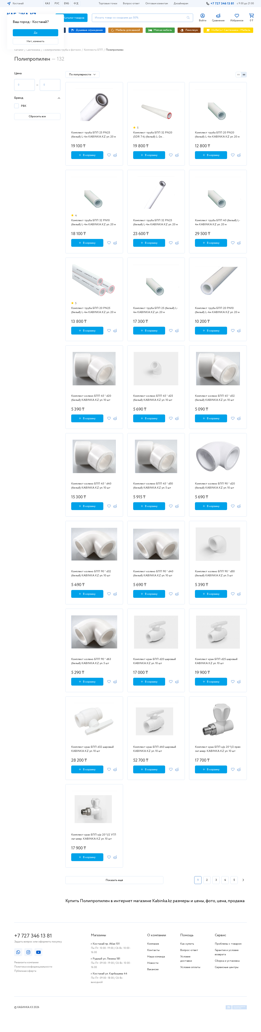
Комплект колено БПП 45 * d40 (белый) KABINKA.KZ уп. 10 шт (91, 486)
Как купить (187, 944)
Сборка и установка (227, 961)
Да (35, 33)
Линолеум (191, 30)
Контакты (153, 950)
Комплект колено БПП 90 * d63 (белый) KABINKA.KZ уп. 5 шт (91, 661)
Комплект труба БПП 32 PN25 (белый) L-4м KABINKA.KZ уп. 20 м (155, 222)
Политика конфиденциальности (33, 967)
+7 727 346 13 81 (222, 3)
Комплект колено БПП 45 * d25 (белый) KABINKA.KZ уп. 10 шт (153, 398)
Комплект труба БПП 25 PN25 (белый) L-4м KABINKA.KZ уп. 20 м (93, 135)
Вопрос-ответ (131, 3)
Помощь (186, 935)
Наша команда (156, 957)
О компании (156, 935)
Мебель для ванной (128, 30)
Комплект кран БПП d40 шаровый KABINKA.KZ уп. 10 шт (154, 749)
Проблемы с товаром (228, 944)
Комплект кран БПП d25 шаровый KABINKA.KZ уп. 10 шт (216, 661)
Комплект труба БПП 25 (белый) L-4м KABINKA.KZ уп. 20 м (155, 310)
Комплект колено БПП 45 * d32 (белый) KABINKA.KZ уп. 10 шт (215, 398)
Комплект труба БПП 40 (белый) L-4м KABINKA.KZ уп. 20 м (217, 222)
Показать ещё (114, 880)
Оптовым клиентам (156, 3)
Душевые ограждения (89, 30)
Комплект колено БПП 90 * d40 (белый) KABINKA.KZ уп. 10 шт (153, 573)
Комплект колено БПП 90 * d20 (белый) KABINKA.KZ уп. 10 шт (215, 486)
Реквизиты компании (26, 962)
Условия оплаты (190, 967)
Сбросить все (37, 116)
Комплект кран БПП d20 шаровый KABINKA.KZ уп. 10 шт (154, 661)
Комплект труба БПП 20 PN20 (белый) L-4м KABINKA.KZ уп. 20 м (217, 135)
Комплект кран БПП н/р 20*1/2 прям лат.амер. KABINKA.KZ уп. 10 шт (217, 749)
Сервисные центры (226, 967)
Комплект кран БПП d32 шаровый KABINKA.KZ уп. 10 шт (92, 749)
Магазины (98, 935)
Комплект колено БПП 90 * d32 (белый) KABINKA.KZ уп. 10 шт (91, 573)
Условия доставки (186, 959)
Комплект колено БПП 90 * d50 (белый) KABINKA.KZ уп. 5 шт (215, 573)
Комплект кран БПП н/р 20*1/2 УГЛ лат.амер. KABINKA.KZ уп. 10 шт (93, 837)
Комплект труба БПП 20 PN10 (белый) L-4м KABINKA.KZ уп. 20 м (217, 310)
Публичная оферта (25, 971)
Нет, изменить (35, 41)
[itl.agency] (236, 1008)
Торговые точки (108, 3)
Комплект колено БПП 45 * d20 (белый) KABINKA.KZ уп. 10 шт (91, 398)
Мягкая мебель (163, 30)
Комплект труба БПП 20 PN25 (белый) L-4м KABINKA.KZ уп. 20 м (93, 310)
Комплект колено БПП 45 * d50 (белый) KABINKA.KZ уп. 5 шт (153, 486)
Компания (153, 944)
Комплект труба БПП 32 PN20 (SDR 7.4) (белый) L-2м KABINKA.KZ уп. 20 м (152, 135)
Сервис (220, 935)
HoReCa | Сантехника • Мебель (230, 30)
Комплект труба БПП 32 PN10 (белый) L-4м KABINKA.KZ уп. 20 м (93, 222)
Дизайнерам (181, 3)
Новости (152, 963)
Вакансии (153, 969)
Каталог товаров (73, 18)
